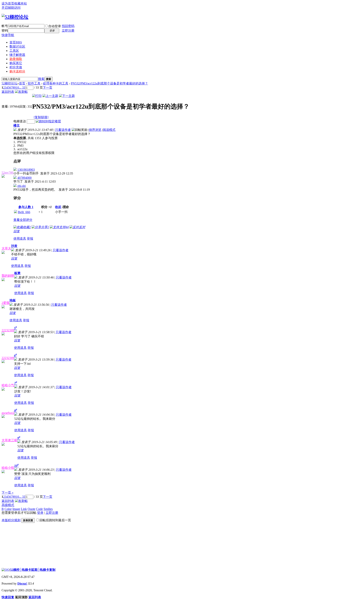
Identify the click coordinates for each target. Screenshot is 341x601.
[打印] (37, 96)
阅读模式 (109, 129)
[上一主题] (50, 96)
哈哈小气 (8, 385)
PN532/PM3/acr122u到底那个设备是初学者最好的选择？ (109, 83)
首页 (15, 42)
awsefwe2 (8, 412)
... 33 (22, 87)
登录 (40, 512)
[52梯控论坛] (15, 17)
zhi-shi (21, 186)
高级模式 (8, 505)
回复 (16, 231)
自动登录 (54, 26)
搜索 (41, 79)
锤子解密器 (17, 54)
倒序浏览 (95, 129)
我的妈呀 (8, 275)
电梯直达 (19, 121)
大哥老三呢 (9, 440)
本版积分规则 (11, 520)
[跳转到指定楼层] (48, 121)
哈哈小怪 (8, 467)
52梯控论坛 (9, 83)
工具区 (14, 50)
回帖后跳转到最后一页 (55, 520)
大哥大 (6, 248)
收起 (58, 207)
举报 (30, 238)
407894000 (24, 177)
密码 (5, 30)
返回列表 (8, 91)
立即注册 (68, 30)
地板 (12, 300)
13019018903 (26, 169)
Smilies (48, 509)
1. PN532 (19, 142)
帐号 (5, 26)
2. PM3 (18, 145)
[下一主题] (67, 96)
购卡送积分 (17, 71)
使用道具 (19, 238)
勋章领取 (15, 59)
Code (39, 509)
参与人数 (25, 207)
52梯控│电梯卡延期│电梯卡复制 (32, 569)
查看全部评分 (22, 219)
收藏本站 (20, 3)
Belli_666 (24, 212)
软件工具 (34, 83)
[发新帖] (21, 91)
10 (17, 87)
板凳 (17, 273)
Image (16, 509)
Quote (31, 509)
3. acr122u (20, 149)
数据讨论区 (17, 46)
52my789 (7, 172)
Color (8, 509)
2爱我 (5, 303)
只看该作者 (63, 129)
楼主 (16, 125)
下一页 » (7, 492)
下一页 (47, 87)
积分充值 (15, 67)
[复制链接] (41, 117)
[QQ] (5, 569)
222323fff (8, 330)
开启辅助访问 (11, 7)
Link (24, 509)
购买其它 (15, 63)
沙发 (14, 246)
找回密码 (68, 26)
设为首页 (8, 3)
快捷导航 (8, 35)
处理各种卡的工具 (55, 83)
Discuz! (22, 583)
